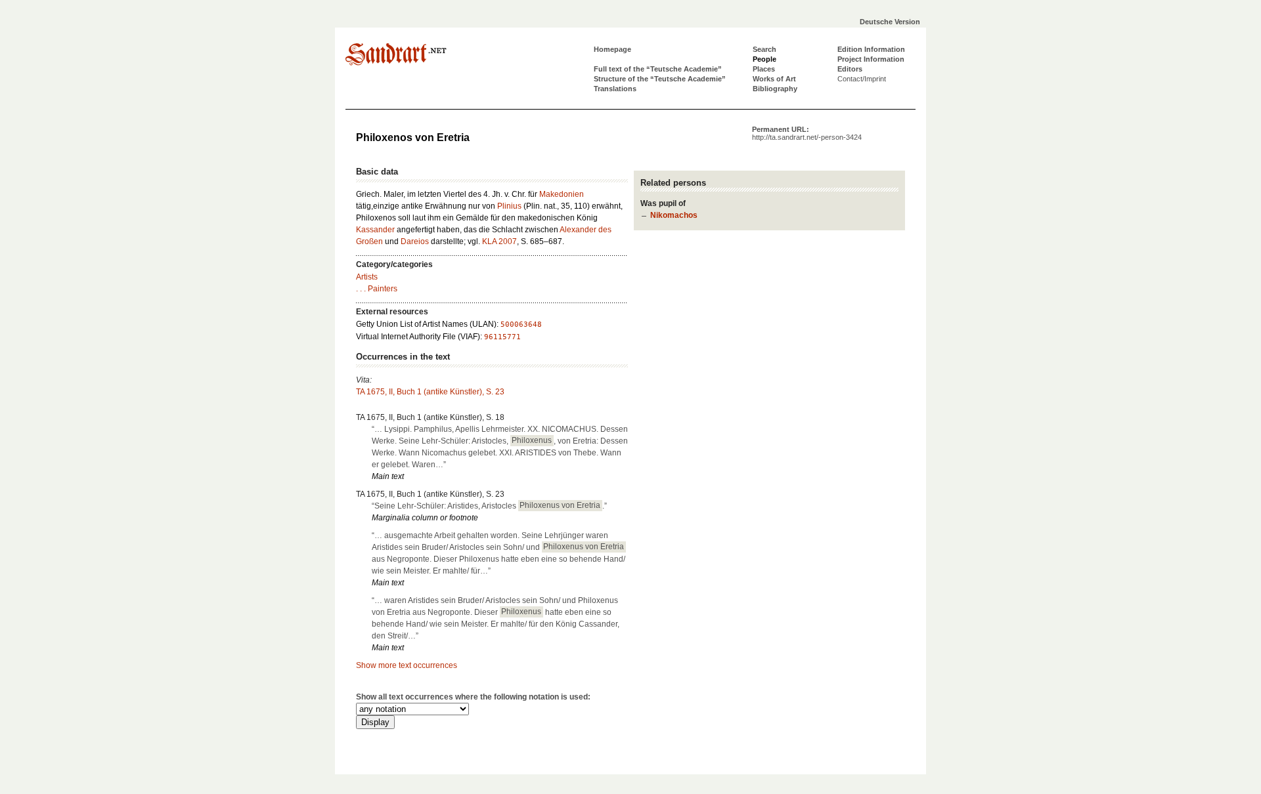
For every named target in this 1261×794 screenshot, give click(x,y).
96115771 (502, 337)
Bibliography (775, 89)
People (764, 59)
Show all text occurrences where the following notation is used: (473, 696)
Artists (367, 277)
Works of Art (774, 79)
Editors (849, 69)
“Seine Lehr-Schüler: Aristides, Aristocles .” (489, 506)
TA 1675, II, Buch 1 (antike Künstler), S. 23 (430, 391)
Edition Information (871, 49)
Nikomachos (673, 215)
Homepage (612, 49)
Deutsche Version (890, 22)
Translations (615, 89)
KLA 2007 (499, 241)
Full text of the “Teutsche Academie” (658, 69)
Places (764, 69)
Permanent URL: (807, 133)
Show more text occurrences (406, 665)
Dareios (415, 241)
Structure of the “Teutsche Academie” (660, 79)
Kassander (375, 229)
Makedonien (561, 194)
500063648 (521, 324)
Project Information (870, 59)
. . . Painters (376, 288)
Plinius (509, 206)
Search (764, 49)
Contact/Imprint (861, 79)
